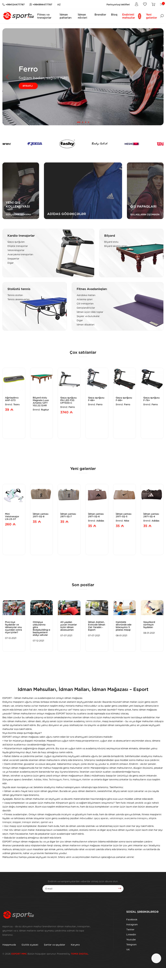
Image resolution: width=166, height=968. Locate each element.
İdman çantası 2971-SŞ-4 (151, 515)
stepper (16, 822)
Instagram (132, 924)
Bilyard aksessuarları (115, 246)
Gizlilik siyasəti (30, 944)
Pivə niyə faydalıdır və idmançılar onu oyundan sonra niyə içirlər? (13, 627)
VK (128, 949)
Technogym (55, 779)
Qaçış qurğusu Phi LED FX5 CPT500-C (68, 400)
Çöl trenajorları (85, 303)
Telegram (131, 944)
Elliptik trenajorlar (17, 246)
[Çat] (156, 958)
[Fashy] (32, 144)
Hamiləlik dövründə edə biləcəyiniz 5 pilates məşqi (123, 626)
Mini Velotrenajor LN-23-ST (12, 516)
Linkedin (131, 934)
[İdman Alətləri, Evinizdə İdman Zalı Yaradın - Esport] (97, 607)
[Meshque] (97, 144)
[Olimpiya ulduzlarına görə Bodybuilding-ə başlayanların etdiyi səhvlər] (41, 607)
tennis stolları (93, 721)
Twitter (130, 929)
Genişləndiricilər (86, 308)
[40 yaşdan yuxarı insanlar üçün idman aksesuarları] (69, 607)
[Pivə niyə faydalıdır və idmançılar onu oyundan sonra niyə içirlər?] (14, 607)
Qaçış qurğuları (16, 242)
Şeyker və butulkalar (88, 316)
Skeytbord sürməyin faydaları (149, 625)
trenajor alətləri (31, 822)
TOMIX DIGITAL (79, 953)
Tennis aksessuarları (18, 299)
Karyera (75, 944)
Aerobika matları (86, 295)
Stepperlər (13, 258)
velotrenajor (116, 818)
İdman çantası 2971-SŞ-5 (123, 515)
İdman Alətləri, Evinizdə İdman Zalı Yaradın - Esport (96, 626)
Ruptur (45, 409)
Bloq (114, 14)
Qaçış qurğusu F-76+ (151, 399)
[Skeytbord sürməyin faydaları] (152, 607)
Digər (10, 263)
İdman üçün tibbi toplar (90, 312)
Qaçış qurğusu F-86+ (124, 399)
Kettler (86, 779)
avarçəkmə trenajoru (136, 818)
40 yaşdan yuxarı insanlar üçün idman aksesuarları (68, 626)
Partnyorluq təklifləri (118, 4)
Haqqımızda (9, 944)
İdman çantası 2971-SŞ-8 (40, 515)
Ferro (72, 407)
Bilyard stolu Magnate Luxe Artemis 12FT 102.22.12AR (41, 401)
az (59, 4)
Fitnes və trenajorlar (44, 16)
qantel (44, 822)
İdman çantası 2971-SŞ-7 (68, 515)
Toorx (16, 404)
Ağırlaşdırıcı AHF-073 (12, 399)
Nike (126, 520)
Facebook (131, 919)
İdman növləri (82, 16)
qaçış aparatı (101, 818)
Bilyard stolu (111, 242)
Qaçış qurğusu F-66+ (96, 399)
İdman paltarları (66, 16)
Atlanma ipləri (85, 299)
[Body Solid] (64, 144)
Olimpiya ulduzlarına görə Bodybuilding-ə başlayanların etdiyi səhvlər (41, 628)
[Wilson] (129, 144)
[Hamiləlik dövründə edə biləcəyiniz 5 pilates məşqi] (124, 607)
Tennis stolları (15, 295)
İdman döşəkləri (86, 324)
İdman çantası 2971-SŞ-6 (96, 515)
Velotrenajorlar (15, 250)
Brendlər (100, 14)
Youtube (131, 939)
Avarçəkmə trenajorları (20, 254)
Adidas (100, 520)
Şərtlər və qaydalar (54, 944)
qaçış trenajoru (88, 709)
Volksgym (75, 779)
